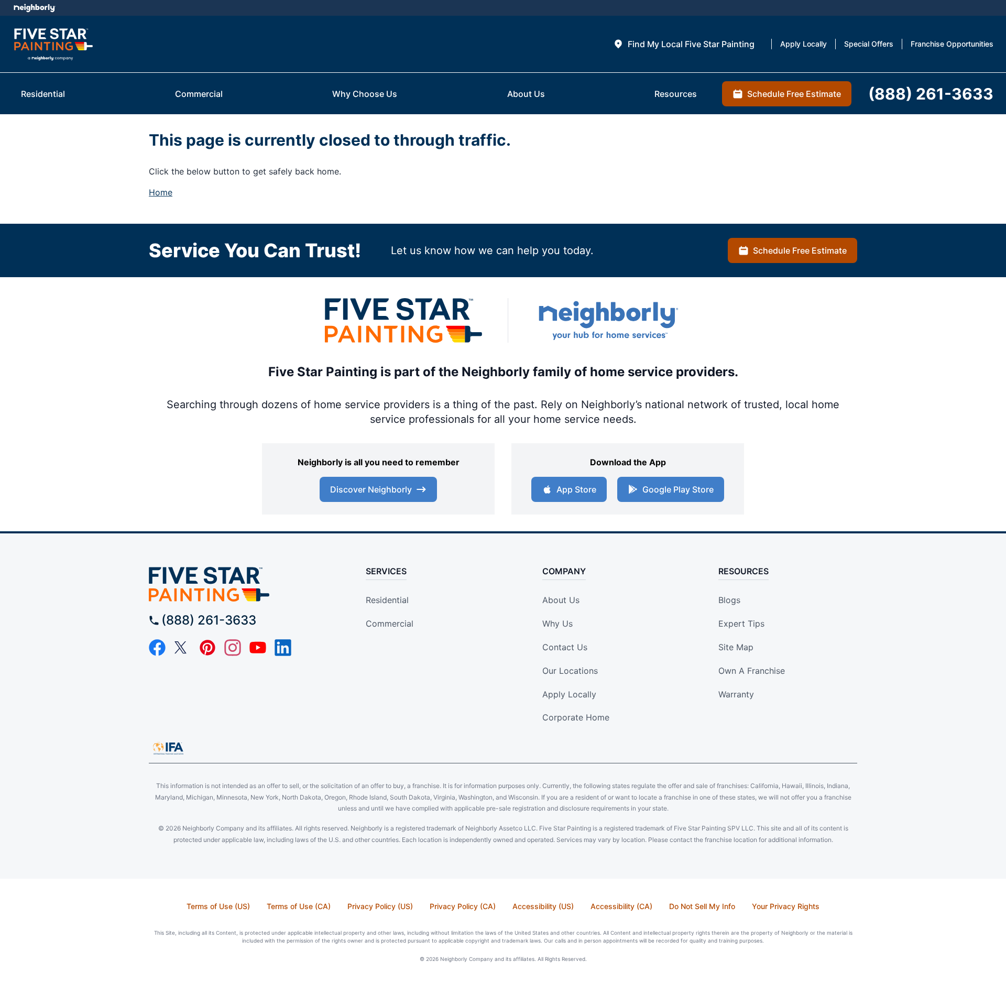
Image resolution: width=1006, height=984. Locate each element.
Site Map (735, 647)
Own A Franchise (751, 670)
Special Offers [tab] (868, 43)
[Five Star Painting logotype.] (53, 44)
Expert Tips (741, 623)
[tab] (683, 44)
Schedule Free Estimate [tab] (794, 94)
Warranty (736, 694)
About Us (560, 600)
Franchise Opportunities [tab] (952, 43)
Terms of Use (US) (218, 906)
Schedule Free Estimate (800, 250)
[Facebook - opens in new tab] (157, 647)
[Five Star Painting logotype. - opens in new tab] (403, 320)
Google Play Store (678, 489)
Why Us (557, 623)
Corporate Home (575, 717)
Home (160, 192)
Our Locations (570, 670)
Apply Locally (569, 694)
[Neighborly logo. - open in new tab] (34, 8)
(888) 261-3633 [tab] (930, 93)
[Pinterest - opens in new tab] (207, 647)
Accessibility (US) (543, 906)
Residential (387, 600)
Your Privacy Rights (785, 906)
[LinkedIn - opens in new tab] (283, 647)
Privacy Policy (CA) (463, 906)
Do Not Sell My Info (702, 906)
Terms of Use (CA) (299, 906)
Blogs (729, 600)
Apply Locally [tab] (803, 43)
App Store (576, 489)
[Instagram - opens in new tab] (232, 647)
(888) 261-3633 (208, 620)
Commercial (389, 623)
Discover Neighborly (371, 489)
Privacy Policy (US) (380, 906)
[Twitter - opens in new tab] (182, 647)
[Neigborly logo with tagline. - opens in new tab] (608, 320)
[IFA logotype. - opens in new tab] (168, 748)
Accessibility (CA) (621, 906)
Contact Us (564, 647)
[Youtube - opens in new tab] (257, 647)
